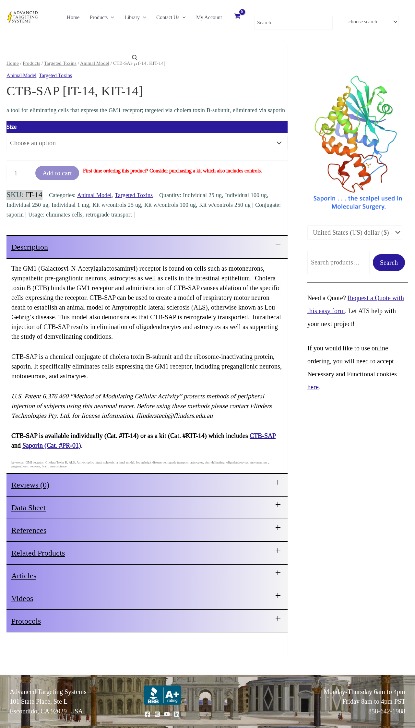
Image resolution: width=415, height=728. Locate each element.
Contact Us (167, 17)
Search (389, 262)
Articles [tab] (23, 575)
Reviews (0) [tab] (30, 485)
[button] (135, 58)
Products (99, 17)
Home (73, 17)
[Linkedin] (177, 714)
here (313, 387)
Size (11, 126)
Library (132, 17)
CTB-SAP (263, 435)
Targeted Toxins (60, 63)
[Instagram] (157, 714)
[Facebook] (147, 714)
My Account (209, 17)
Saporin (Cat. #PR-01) (51, 445)
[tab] (147, 246)
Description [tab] (29, 247)
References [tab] (28, 530)
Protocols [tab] (26, 621)
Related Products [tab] (38, 553)
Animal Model (94, 63)
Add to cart (57, 173)
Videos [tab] (22, 598)
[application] (111, 17)
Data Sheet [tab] (28, 507)
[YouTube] (167, 714)
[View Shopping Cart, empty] (237, 17)
